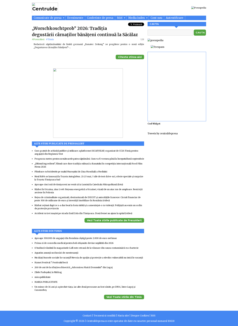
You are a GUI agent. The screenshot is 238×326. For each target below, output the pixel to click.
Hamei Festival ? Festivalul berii (51, 262)
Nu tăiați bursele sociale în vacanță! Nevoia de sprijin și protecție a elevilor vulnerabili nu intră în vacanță (88, 257)
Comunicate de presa (48, 17)
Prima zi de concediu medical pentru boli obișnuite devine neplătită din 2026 (74, 243)
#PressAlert (38, 39)
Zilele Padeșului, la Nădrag (48, 272)
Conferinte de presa (100, 17)
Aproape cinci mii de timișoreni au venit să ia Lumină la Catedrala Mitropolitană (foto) (78, 184)
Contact (87, 315)
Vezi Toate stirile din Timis (124, 297)
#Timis (50, 39)
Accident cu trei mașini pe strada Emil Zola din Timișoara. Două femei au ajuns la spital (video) (83, 213)
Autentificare (174, 17)
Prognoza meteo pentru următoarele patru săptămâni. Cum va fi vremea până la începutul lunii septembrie (89, 158)
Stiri (120, 17)
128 (142, 39)
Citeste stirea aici (130, 57)
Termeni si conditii (105, 315)
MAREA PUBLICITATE (45, 282)
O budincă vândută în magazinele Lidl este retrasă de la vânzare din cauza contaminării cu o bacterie (86, 248)
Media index (136, 17)
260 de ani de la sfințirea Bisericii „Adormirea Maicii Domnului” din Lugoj (73, 267)
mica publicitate (42, 277)
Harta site (123, 315)
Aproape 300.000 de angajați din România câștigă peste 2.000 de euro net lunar (75, 238)
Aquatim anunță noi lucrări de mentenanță (56, 252)
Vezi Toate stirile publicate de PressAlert (114, 220)
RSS (153, 315)
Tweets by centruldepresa (163, 133)
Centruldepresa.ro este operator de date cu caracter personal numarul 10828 (130, 321)
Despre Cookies (140, 315)
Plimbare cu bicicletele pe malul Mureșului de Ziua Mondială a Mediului (70, 171)
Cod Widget (154, 123)
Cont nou (156, 17)
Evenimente (75, 17)
